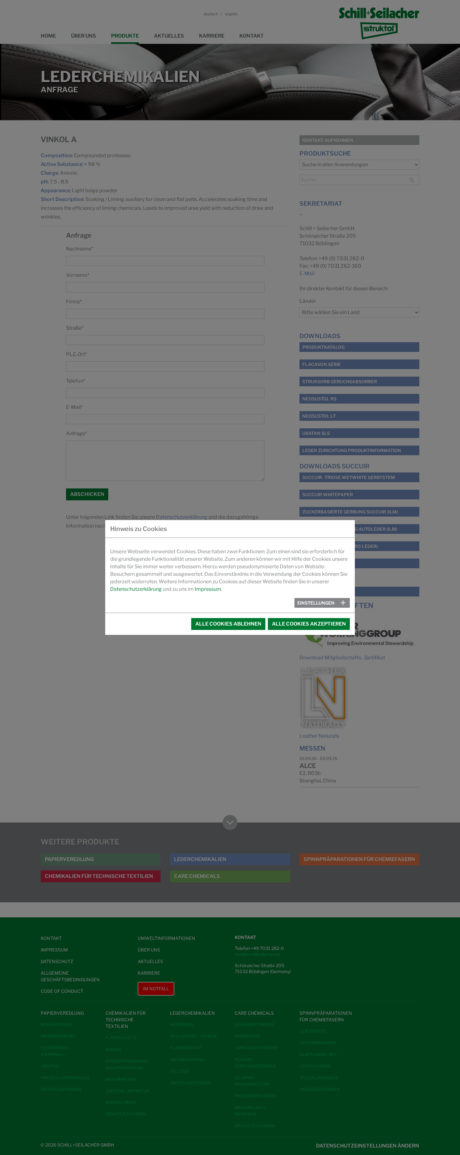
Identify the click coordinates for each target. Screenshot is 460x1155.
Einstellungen (316, 603)
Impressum (208, 589)
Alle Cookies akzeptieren (309, 624)
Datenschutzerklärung (136, 589)
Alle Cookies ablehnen (228, 624)
